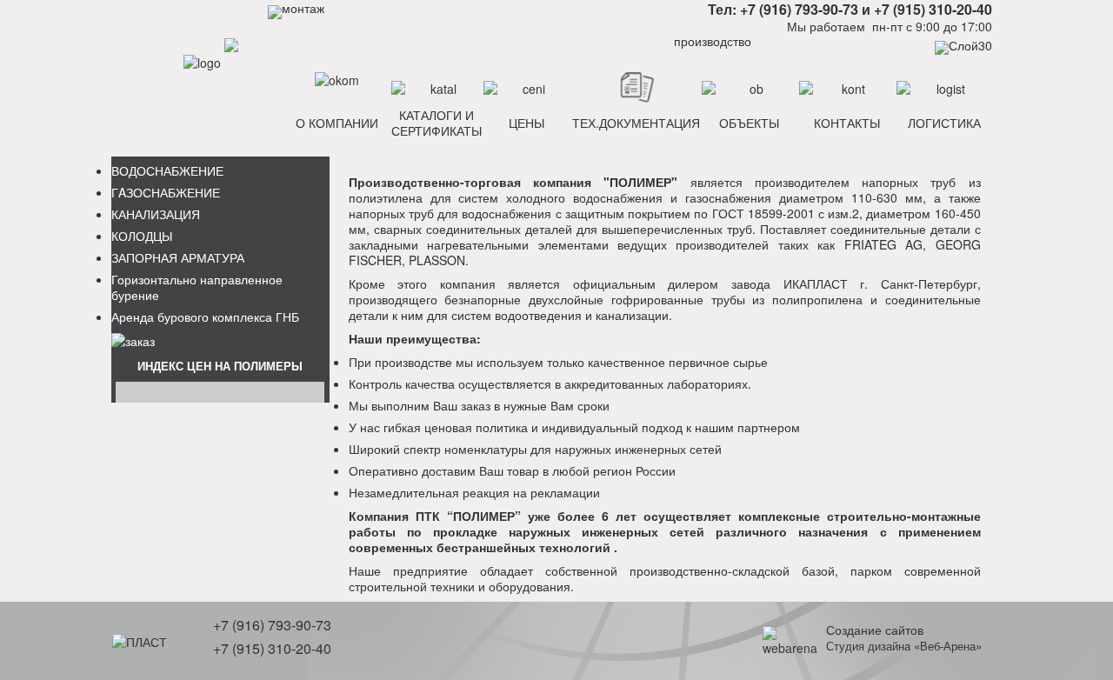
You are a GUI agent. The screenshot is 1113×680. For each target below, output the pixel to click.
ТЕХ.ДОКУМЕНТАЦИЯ (636, 122)
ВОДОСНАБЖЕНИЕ (167, 170)
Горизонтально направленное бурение (197, 286)
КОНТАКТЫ (847, 122)
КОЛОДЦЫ (141, 235)
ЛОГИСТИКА (944, 122)
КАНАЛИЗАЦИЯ (155, 214)
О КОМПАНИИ (337, 122)
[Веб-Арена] (790, 638)
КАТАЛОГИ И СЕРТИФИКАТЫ (436, 122)
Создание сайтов (874, 629)
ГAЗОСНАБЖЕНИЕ (165, 192)
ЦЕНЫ (526, 122)
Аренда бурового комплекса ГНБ (205, 316)
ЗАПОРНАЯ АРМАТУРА (177, 257)
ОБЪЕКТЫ (749, 122)
